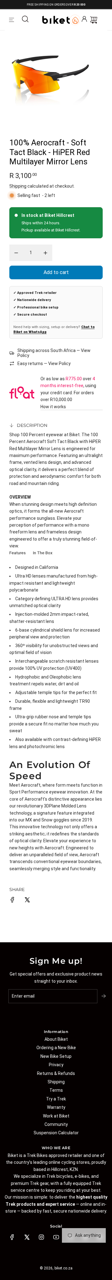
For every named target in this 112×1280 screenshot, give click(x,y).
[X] (27, 1237)
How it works (53, 406)
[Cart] (93, 20)
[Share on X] (27, 900)
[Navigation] (11, 20)
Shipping (17, 186)
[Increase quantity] (45, 253)
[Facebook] (12, 1237)
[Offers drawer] (75, 20)
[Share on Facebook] (12, 900)
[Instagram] (41, 1237)
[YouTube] (56, 1237)
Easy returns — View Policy (44, 363)
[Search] (25, 20)
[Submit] (104, 996)
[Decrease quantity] (16, 253)
